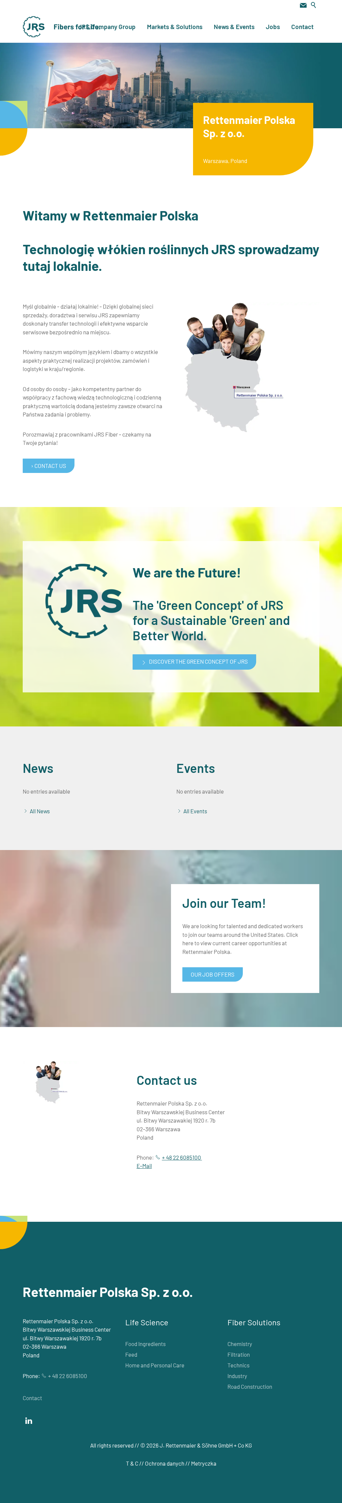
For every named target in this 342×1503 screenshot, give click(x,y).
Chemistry (239, 1343)
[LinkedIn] (29, 1421)
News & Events (234, 26)
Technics (238, 1365)
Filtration (238, 1354)
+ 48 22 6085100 (182, 1157)
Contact (302, 26)
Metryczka (203, 1463)
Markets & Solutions (174, 26)
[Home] (62, 26)
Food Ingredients (145, 1343)
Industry (237, 1375)
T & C (132, 1463)
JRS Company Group (107, 26)
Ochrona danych (164, 1463)
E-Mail (144, 1165)
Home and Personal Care (154, 1365)
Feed (131, 1354)
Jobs (273, 26)
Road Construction (249, 1386)
